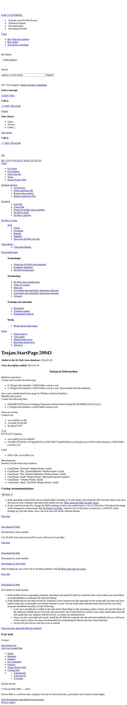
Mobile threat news (23, 339)
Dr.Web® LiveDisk (52, 508)
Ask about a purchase (17, 44)
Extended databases (23, 267)
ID (40, 160)
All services (19, 187)
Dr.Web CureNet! (22, 215)
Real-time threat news (24, 342)
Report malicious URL (25, 196)
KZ (29, 160)
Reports (17, 233)
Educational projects (23, 313)
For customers (14, 661)
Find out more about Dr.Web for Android (21, 628)
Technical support (17, 23)
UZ (33, 160)
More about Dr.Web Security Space (81, 502)
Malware (18, 287)
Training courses (22, 311)
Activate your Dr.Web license (22, 20)
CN (7, 160)
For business (13, 171)
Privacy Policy (8, 702)
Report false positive (24, 193)
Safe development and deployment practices (22, 699)
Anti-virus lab (14, 174)
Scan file (18, 204)
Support (11, 659)
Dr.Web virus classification (27, 282)
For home (12, 168)
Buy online (12, 42)
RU (3, 160)
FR (19, 160)
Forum (4, 111)
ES (15, 160)
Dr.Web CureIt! (21, 212)
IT (22, 160)
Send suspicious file (23, 190)
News (10, 177)
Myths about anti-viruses (26, 326)
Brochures (19, 308)
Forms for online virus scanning (29, 209)
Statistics (18, 236)
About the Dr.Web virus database (30, 264)
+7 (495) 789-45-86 (11, 106)
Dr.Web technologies (24, 270)
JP (25, 160)
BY (37, 160)
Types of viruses (22, 285)
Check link (19, 207)
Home (10, 653)
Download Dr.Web (17, 28)
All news (18, 345)
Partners (11, 664)
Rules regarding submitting (34, 85)
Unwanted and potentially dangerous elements (36, 293)
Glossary (18, 296)
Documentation (15, 26)
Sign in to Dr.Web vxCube (27, 239)
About (17, 227)
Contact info (13, 670)
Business (11, 656)
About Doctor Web (16, 179)
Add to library (10, 59)
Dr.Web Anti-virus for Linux (72, 569)
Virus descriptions (22, 247)
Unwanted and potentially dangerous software (36, 290)
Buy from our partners (18, 39)
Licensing (18, 230)
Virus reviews (20, 334)
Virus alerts (19, 336)
